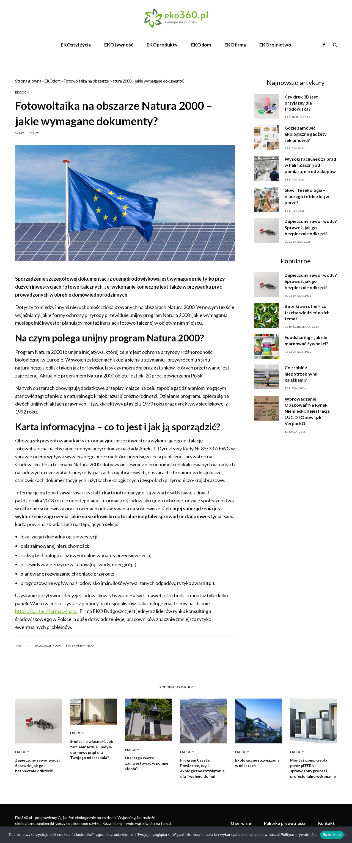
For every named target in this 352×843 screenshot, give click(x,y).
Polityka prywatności (284, 823)
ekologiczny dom (48, 645)
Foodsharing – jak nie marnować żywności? (306, 340)
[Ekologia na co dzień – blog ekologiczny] (176, 18)
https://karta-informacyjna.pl (46, 611)
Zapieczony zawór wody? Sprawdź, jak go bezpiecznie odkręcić (311, 281)
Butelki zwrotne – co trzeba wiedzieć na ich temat (307, 312)
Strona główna (28, 81)
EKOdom (53, 81)
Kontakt (326, 823)
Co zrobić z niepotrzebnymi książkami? (301, 373)
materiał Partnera (80, 645)
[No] (345, 834)
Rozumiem (332, 834)
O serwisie (241, 823)
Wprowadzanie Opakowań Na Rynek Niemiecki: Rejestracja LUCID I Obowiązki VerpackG (307, 411)
